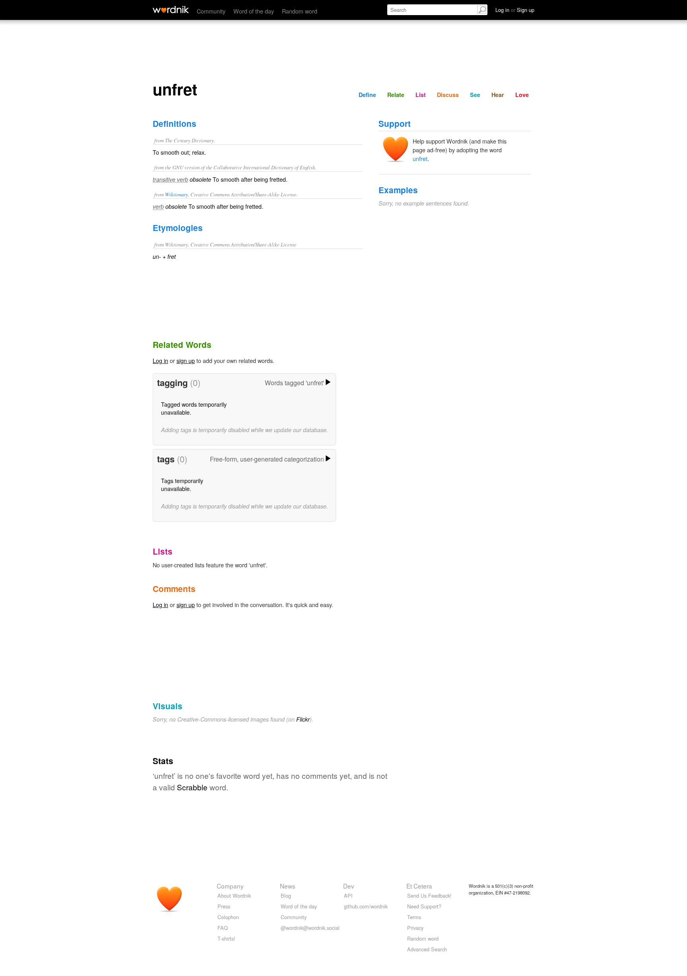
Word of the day (253, 11)
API (348, 895)
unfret (420, 158)
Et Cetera (419, 885)
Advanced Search (427, 949)
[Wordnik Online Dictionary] (171, 9)
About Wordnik (234, 895)
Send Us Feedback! (429, 895)
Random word (299, 11)
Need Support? (424, 906)
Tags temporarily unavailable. (182, 484)
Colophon (228, 917)
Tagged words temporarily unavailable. (194, 408)
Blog (286, 895)
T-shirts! (226, 938)
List (420, 95)
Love (522, 95)
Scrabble (192, 787)
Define (367, 95)
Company (230, 885)
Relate (395, 95)
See (475, 95)
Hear (497, 95)
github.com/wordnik (366, 906)
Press (223, 906)
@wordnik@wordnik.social (310, 927)
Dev (348, 885)
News (287, 885)
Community (211, 11)
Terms (414, 917)
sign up (186, 360)
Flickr (303, 719)
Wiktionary (176, 194)
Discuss (448, 95)
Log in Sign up (514, 10)
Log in (160, 360)
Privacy (415, 927)
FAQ (222, 927)
